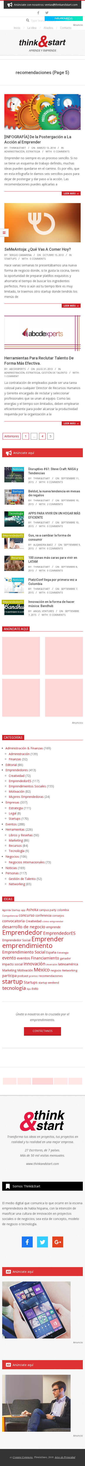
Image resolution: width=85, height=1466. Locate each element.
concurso (26, 915)
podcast (22, 976)
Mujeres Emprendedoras (26, 797)
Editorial (11, 765)
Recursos (17, 558)
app (23, 910)
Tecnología (16, 513)
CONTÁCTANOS (42, 1031)
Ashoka (32, 909)
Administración (14, 151)
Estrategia (33, 151)
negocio (56, 970)
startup (12, 981)
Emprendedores (16, 770)
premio (33, 976)
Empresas (12, 802)
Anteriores (11, 436)
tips (29, 988)
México (42, 969)
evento (9, 958)
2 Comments (55, 504)
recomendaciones (51, 976)
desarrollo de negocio (23, 927)
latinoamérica (68, 964)
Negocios (12, 856)
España (51, 952)
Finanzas (15, 759)
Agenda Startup (11, 910)
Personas (12, 873)
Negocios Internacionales (27, 862)
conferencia (43, 915)
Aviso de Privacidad (65, 1457)
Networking (17, 884)
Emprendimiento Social (23, 952)
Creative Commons (23, 1457)
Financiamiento (45, 958)
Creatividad (16, 776)
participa (9, 975)
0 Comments (61, 151)
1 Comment (11, 376)
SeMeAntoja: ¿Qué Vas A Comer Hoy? (37, 249)
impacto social (12, 964)
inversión (51, 964)
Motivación (16, 791)
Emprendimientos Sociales (27, 786)
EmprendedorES (13, 535)
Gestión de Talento (54, 372)
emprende (53, 927)
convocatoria (13, 920)
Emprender (47, 939)
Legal (12, 813)
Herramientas (15, 829)
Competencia (10, 915)
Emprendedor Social (16, 940)
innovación (34, 964)
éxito (35, 989)
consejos (58, 916)
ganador (65, 958)
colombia (63, 910)
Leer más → (71, 193)
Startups (10, 258)
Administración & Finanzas (24, 748)
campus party (47, 910)
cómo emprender (52, 921)
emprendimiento (27, 945)
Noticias (18, 469)
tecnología (14, 988)
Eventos (11, 824)
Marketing (16, 840)
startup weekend (48, 983)
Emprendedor (22, 932)
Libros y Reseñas (21, 835)
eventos (23, 958)
